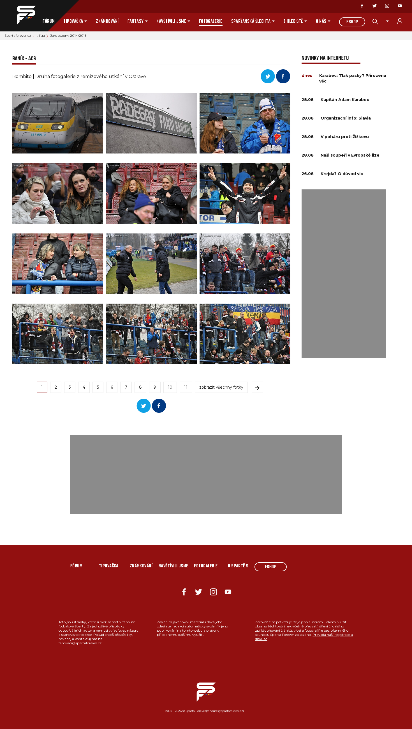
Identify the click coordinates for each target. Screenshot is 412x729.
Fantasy (136, 21)
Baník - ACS (24, 58)
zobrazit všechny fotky (221, 387)
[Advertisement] (344, 273)
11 (186, 387)
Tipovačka (73, 21)
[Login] (403, 21)
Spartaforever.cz (17, 35)
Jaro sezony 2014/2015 (68, 35)
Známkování (107, 21)
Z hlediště (293, 21)
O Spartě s (238, 566)
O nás (321, 21)
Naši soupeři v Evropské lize (350, 155)
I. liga (40, 35)
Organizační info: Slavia (346, 118)
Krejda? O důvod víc (342, 173)
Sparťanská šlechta (251, 21)
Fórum (49, 21)
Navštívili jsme (171, 21)
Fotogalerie (211, 21)
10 (170, 387)
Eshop (352, 22)
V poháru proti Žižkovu (345, 136)
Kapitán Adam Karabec (345, 99)
